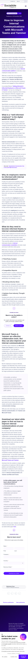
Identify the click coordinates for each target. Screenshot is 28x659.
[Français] (25, 1)
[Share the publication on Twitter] (12, 593)
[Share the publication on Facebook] (16, 593)
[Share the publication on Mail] (19, 593)
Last (15, 550)
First (5, 550)
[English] (23, 1)
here (15, 526)
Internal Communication (12, 13)
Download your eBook (14, 573)
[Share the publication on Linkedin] (8, 593)
